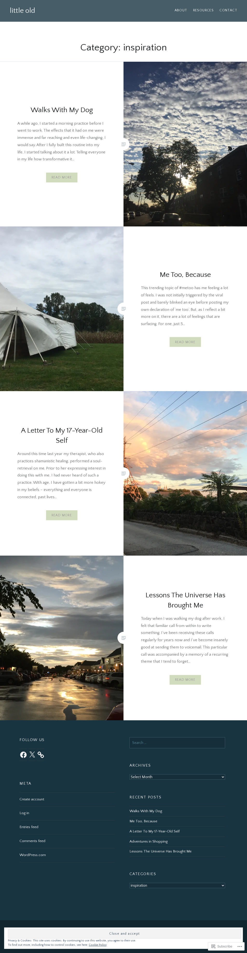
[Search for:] (177, 743)
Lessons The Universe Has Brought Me (161, 851)
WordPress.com (33, 855)
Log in (24, 813)
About (181, 10)
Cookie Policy (98, 944)
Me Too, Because (143, 821)
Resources (203, 10)
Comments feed (32, 841)
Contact (228, 10)
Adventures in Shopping (149, 841)
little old (22, 11)
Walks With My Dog (146, 811)
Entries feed (29, 827)
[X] (32, 755)
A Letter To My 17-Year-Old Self (155, 831)
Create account (32, 799)
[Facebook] (23, 755)
